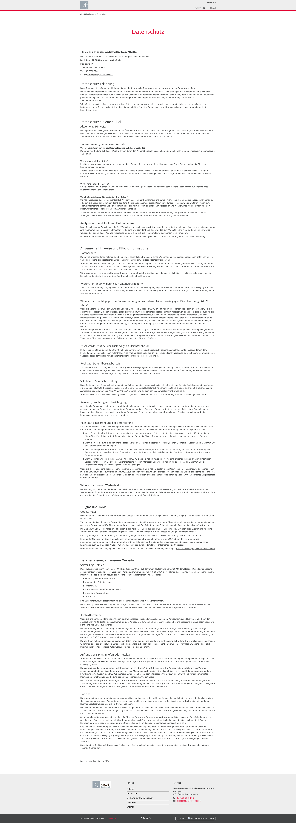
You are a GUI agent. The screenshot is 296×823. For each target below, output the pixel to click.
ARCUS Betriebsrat (87, 14)
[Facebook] (141, 818)
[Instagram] (144, 818)
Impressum (132, 793)
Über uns (200, 8)
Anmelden (211, 2)
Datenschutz (132, 802)
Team (213, 8)
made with (182, 819)
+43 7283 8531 (91, 71)
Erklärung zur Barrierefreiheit (140, 798)
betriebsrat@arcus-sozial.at (100, 75)
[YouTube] (147, 818)
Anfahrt (130, 789)
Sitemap (130, 807)
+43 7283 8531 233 (184, 798)
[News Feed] (150, 818)
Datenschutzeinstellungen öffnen (95, 761)
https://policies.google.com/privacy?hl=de (195, 548)
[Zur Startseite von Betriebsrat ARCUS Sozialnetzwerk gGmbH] (89, 5)
